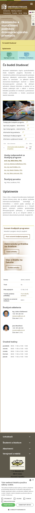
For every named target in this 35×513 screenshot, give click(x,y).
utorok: (5, 348)
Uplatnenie (6, 49)
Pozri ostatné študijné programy (17, 236)
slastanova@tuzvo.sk (18, 316)
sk (32, 12)
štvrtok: (5, 354)
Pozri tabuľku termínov (25, 294)
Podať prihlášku (12, 251)
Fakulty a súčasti (16, 11)
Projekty (14, 13)
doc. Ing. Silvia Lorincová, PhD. (13, 173)
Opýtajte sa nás (9, 58)
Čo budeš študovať (9, 43)
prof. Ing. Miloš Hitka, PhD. (13, 160)
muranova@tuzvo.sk (18, 330)
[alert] (17, 495)
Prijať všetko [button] (8, 505)
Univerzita (6, 11)
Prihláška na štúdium (26, 58)
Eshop (25, 13)
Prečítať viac (9, 495)
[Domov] (14, 6)
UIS (33, 20)
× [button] (33, 480)
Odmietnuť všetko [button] (25, 505)
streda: (5, 351)
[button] (2, 499)
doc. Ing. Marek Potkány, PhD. (13, 170)
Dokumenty (7, 13)
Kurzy (20, 13)
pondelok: (6, 346)
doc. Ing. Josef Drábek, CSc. (12, 167)
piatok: (5, 357)
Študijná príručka (13, 267)
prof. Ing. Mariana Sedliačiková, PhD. (15, 164)
